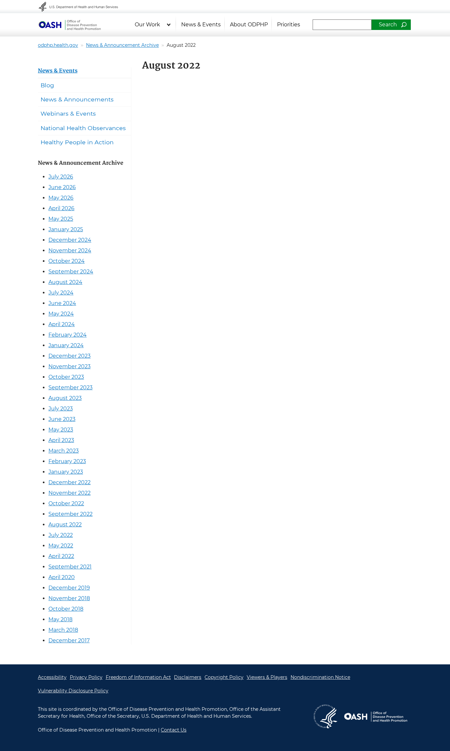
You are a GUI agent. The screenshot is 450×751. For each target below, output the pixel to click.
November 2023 (69, 366)
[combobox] (342, 24)
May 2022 (60, 545)
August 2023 (65, 398)
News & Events (201, 24)
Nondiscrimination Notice (320, 677)
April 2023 (61, 440)
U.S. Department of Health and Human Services (82, 6)
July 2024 (60, 293)
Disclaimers (187, 677)
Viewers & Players (267, 677)
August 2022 (65, 524)
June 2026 (62, 187)
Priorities (288, 24)
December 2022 (69, 482)
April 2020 (61, 577)
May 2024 (61, 314)
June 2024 (62, 303)
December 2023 (69, 356)
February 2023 (67, 461)
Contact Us (173, 730)
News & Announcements (77, 99)
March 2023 (63, 451)
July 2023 (60, 408)
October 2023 (66, 377)
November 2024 (69, 250)
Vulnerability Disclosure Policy (73, 691)
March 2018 (63, 630)
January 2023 (65, 472)
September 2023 (70, 387)
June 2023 (61, 419)
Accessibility (52, 677)
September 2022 (70, 514)
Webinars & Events (68, 113)
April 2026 (61, 208)
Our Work (147, 24)
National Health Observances (83, 128)
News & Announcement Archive (122, 45)
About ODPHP (249, 24)
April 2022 (61, 556)
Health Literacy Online (69, 24)
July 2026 (60, 177)
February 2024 (67, 335)
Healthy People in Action (77, 142)
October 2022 (66, 503)
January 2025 (65, 229)
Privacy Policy (86, 677)
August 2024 (65, 282)
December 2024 (69, 240)
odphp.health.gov (58, 45)
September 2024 (70, 271)
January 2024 (66, 345)
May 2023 (60, 430)
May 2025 (60, 219)
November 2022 (69, 493)
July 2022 (60, 535)
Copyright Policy (224, 677)
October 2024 (66, 261)
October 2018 (65, 609)
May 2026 (60, 198)
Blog (47, 85)
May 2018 (60, 619)
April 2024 (61, 324)
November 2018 (69, 598)
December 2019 (69, 588)
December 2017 (69, 640)
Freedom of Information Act (138, 677)
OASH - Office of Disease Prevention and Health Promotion (375, 716)
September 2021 (70, 567)
